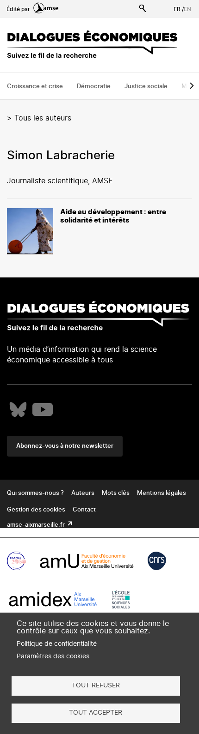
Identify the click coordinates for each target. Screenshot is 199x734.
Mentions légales (161, 493)
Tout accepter (95, 713)
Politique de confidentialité (57, 644)
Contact (84, 510)
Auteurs (82, 493)
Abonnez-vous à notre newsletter (64, 446)
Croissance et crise (35, 87)
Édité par (18, 9)
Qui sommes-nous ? (35, 493)
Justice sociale (146, 87)
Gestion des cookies (36, 510)
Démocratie (94, 87)
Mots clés (116, 493)
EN (187, 9)
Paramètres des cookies (53, 656)
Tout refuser (96, 685)
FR (177, 9)
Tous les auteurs (42, 118)
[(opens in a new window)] (18, 409)
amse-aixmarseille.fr (36, 525)
